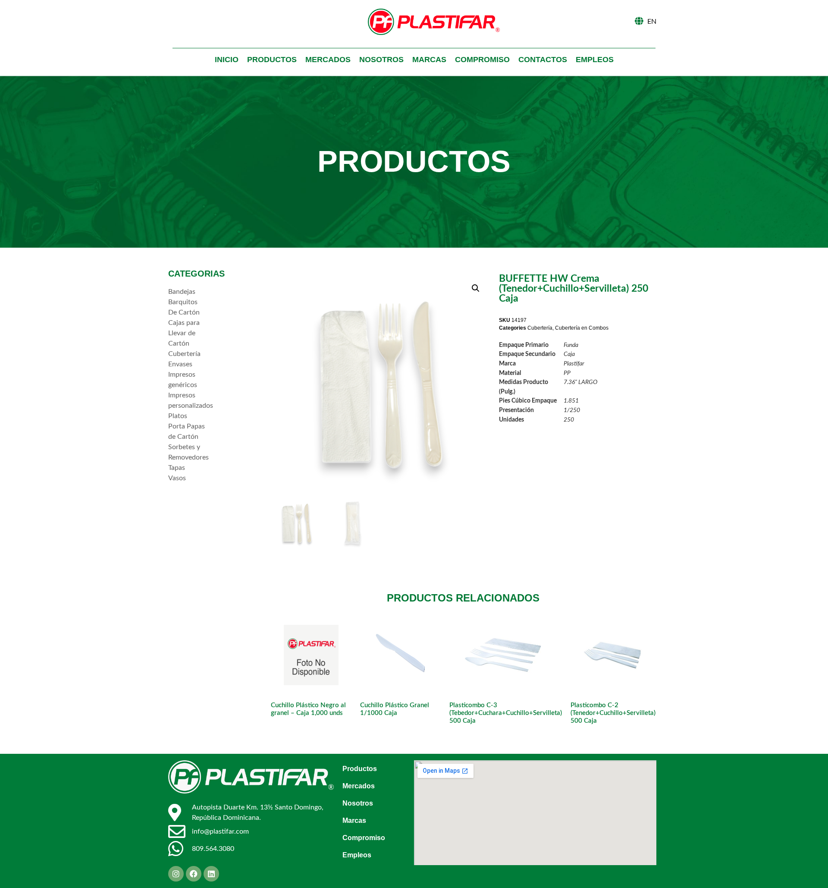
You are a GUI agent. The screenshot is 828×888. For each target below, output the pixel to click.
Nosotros (381, 59)
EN (651, 21)
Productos (272, 59)
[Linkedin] (211, 874)
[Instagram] (176, 874)
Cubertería (184, 353)
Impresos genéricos (182, 379)
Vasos (177, 478)
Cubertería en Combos (581, 328)
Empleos (595, 59)
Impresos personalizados (187, 400)
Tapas (176, 467)
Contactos (542, 59)
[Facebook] (193, 874)
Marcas (429, 59)
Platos (177, 416)
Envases (180, 364)
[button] (475, 288)
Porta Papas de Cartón (186, 431)
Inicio (226, 59)
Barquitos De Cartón (184, 307)
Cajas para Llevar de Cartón (184, 333)
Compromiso (482, 59)
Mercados (328, 59)
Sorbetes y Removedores (187, 452)
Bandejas (181, 291)
